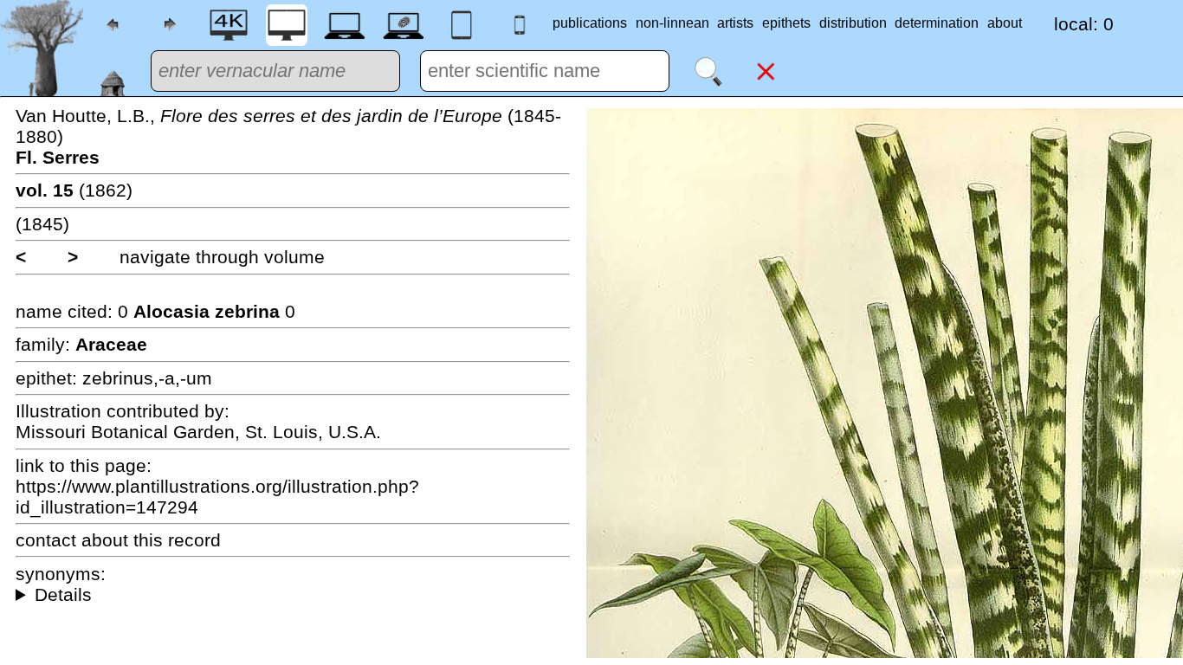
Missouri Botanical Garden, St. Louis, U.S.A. (198, 432)
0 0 (206, 311)
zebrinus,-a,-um (147, 378)
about (1004, 23)
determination (937, 23)
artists (735, 23)
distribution (853, 23)
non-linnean (672, 23)
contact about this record (118, 540)
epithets (786, 23)
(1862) (74, 190)
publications (590, 23)
